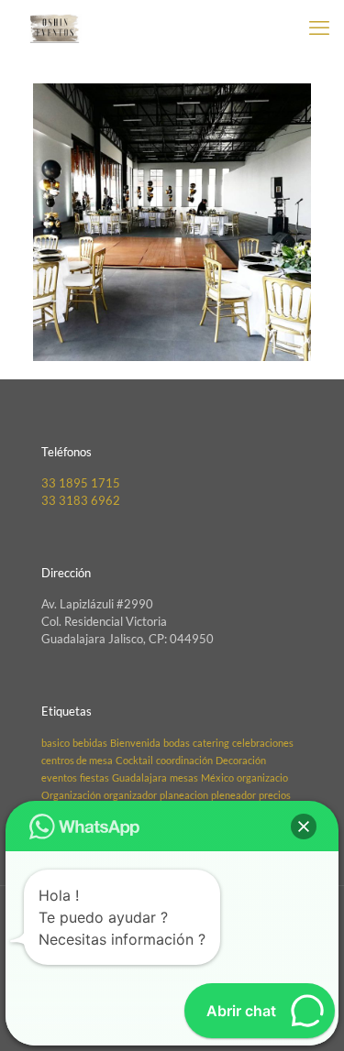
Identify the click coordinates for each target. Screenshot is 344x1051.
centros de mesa (77, 760)
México (217, 777)
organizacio (262, 777)
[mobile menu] (319, 27)
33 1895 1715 (80, 483)
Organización (71, 795)
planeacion (184, 795)
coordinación (184, 760)
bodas (176, 743)
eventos (59, 777)
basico (55, 743)
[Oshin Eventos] (54, 27)
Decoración (241, 760)
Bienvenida (135, 743)
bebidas (89, 743)
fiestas (94, 777)
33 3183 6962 (80, 500)
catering (211, 743)
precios (275, 795)
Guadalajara (139, 777)
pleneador (233, 795)
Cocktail (134, 760)
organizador (130, 795)
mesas (184, 777)
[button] (303, 826)
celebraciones (263, 743)
